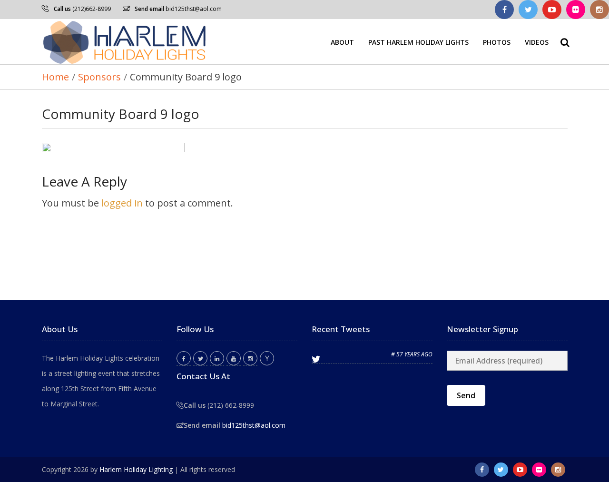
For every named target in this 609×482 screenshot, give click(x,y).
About (342, 41)
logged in (122, 203)
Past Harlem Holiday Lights (418, 41)
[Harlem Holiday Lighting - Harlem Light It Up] (125, 41)
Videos (537, 41)
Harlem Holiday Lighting (136, 469)
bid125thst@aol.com (194, 9)
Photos (497, 41)
